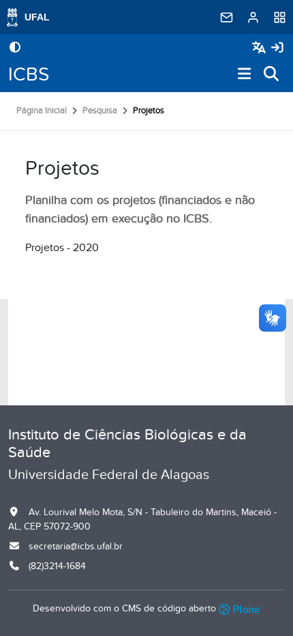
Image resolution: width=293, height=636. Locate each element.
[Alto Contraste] (15, 48)
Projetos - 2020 (62, 248)
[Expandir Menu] (244, 75)
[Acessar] (277, 48)
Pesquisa (99, 110)
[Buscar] (272, 75)
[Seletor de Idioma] (260, 48)
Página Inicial (41, 110)
